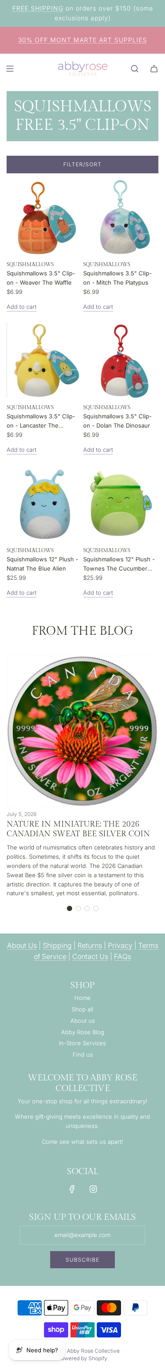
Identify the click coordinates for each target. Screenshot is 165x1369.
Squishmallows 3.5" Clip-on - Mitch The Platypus (117, 278)
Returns (89, 945)
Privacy (120, 945)
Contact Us (90, 956)
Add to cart (22, 306)
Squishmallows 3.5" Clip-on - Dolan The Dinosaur (117, 421)
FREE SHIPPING (37, 8)
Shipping (57, 945)
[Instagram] (93, 1189)
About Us (22, 945)
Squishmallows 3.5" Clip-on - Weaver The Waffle (41, 278)
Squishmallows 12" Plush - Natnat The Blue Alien (42, 564)
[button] (69, 908)
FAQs (122, 956)
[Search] (134, 68)
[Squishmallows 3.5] (44, 217)
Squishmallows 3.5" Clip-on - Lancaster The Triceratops (41, 421)
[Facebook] (72, 1189)
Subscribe (82, 1259)
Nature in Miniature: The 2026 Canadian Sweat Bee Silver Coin (78, 829)
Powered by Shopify (82, 1358)
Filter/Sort (82, 164)
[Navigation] (9, 68)
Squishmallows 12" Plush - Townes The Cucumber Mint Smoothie (119, 564)
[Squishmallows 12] (44, 503)
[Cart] (154, 68)
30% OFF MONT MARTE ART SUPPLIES (82, 40)
